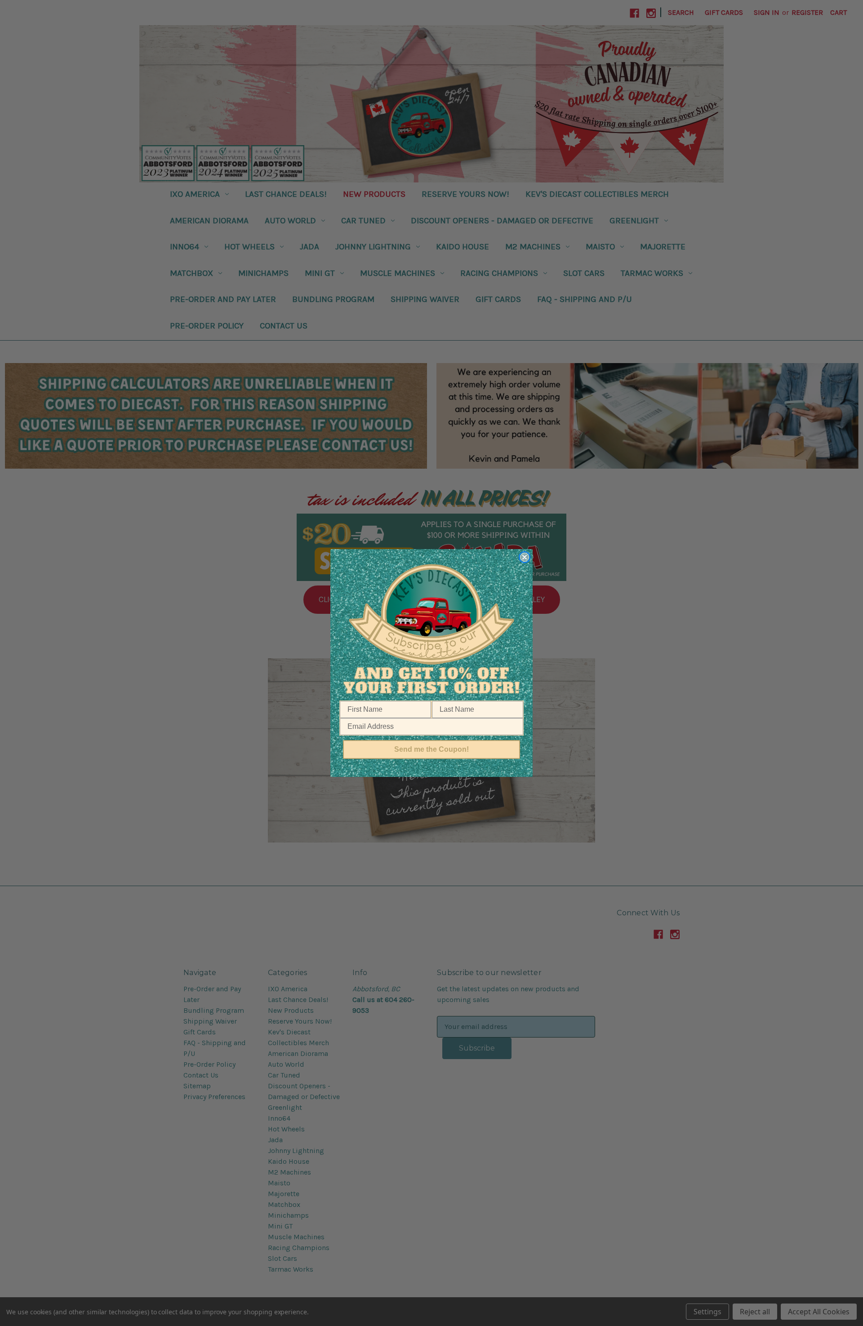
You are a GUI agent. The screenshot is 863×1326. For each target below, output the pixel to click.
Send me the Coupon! (431, 749)
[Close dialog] (524, 557)
